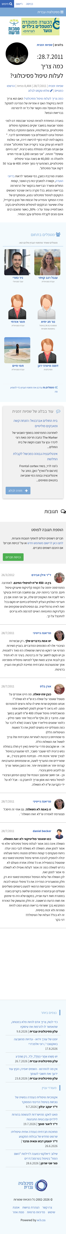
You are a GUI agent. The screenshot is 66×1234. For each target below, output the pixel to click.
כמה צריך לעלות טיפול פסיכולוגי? (43, 98)
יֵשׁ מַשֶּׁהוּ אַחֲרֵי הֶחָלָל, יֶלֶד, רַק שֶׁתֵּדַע (37, 1056)
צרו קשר (47, 1207)
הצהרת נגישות (30, 1207)
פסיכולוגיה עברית (48, 12)
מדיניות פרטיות (36, 1212)
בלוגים (59, 45)
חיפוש (5, 4)
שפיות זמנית (44, 45)
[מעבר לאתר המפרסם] (33, 26)
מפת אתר (18, 1212)
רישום (19, 4)
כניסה (29, 4)
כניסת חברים (13, 557)
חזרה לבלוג (15, 491)
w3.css (41, 1220)
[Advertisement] (33, 963)
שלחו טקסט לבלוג (39, 91)
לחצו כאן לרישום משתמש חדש (45, 543)
